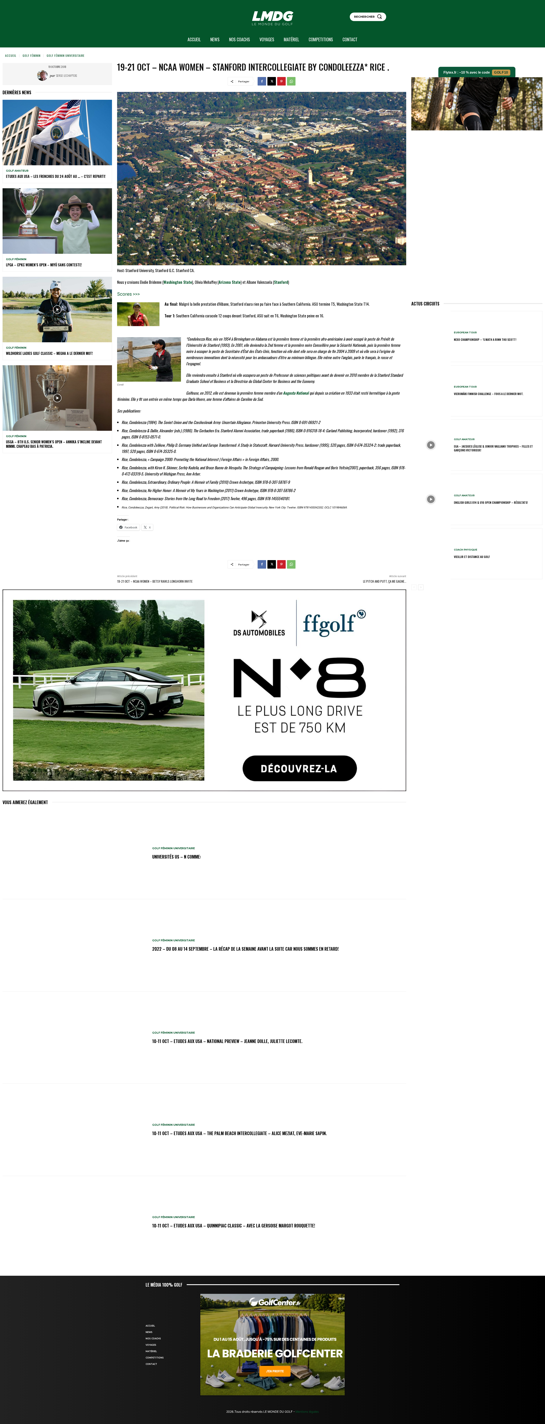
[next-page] (420, 587)
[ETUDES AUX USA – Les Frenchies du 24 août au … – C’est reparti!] (57, 132)
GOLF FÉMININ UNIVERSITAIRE (66, 55)
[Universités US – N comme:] (75, 853)
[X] (271, 81)
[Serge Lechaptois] (43, 75)
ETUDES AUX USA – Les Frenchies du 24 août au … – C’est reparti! (55, 176)
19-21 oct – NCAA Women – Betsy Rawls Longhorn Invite (154, 581)
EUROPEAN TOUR (465, 332)
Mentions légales (307, 1411)
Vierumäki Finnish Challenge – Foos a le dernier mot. (488, 393)
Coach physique (465, 550)
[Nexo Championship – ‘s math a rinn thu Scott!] (431, 336)
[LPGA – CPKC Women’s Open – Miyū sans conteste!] (57, 221)
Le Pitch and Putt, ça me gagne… (384, 581)
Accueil (10, 55)
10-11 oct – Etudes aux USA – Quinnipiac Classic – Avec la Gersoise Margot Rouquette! (233, 1225)
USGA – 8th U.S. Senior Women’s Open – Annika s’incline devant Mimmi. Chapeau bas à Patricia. (54, 444)
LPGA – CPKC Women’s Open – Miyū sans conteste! (44, 264)
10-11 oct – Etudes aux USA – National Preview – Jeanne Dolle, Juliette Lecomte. (227, 1041)
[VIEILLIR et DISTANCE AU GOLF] (431, 553)
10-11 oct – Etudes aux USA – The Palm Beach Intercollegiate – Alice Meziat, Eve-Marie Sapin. (239, 1133)
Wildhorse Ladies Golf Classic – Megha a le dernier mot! (49, 353)
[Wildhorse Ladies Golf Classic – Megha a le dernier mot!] (57, 309)
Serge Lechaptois (66, 75)
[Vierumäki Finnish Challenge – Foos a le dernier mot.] (431, 390)
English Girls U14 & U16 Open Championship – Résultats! (491, 502)
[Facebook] (262, 81)
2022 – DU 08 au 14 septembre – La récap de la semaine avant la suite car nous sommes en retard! (245, 949)
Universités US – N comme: (176, 856)
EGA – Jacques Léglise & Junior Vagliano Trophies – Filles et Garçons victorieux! (493, 448)
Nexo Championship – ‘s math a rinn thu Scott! (485, 339)
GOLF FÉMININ (31, 55)
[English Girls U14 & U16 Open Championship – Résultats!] (431, 499)
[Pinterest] (281, 81)
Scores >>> (128, 294)
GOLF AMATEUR (17, 171)
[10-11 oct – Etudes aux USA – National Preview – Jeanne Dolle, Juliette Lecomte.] (75, 1037)
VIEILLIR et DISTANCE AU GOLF (472, 556)
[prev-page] (414, 587)
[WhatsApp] (291, 81)
